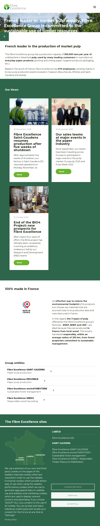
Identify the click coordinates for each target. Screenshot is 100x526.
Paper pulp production (26, 371)
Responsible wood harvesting (22, 400)
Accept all (73, 504)
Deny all (73, 495)
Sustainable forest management (27, 390)
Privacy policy (11, 519)
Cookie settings (73, 487)
